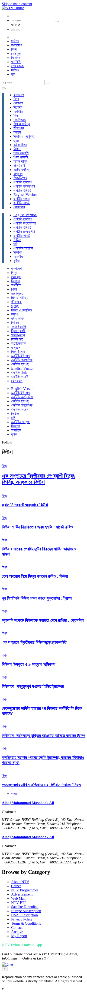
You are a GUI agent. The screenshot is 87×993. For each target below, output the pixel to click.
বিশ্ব (13, 49)
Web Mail (18, 898)
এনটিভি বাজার (21, 199)
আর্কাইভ (18, 256)
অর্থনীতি (16, 62)
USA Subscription (24, 915)
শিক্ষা (16, 116)
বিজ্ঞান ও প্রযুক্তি (23, 136)
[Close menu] (4, 88)
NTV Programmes (24, 890)
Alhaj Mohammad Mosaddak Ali (28, 803)
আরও (14, 794)
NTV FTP (18, 903)
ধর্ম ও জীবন (20, 145)
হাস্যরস (18, 174)
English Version (25, 195)
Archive (17, 932)
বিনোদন (15, 58)
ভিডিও (15, 70)
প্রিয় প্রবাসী (20, 157)
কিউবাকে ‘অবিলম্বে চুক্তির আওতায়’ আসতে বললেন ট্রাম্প (43, 735)
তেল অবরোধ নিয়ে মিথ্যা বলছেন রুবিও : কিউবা (35, 576)
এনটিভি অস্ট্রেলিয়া (24, 223)
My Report (19, 936)
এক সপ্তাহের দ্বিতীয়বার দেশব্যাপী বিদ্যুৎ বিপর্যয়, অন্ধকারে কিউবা (38, 479)
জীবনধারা (18, 128)
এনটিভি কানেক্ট (21, 203)
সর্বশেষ (15, 41)
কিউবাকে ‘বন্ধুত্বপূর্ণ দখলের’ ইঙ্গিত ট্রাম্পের (33, 686)
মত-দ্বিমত (19, 120)
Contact (17, 927)
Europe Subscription (26, 911)
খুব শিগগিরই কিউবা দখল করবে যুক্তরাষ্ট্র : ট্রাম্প (37, 598)
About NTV (20, 882)
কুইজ (16, 261)
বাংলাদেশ (16, 45)
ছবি (13, 74)
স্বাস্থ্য (17, 132)
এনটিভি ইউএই (22, 190)
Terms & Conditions (26, 923)
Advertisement (21, 894)
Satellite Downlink (25, 907)
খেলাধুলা (16, 53)
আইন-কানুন (20, 161)
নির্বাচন (17, 149)
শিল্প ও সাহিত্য (21, 124)
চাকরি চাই (19, 165)
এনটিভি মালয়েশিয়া (24, 186)
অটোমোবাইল (21, 170)
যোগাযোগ (19, 207)
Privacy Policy (21, 919)
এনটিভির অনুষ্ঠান (23, 248)
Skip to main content (17, 4)
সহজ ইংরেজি (21, 153)
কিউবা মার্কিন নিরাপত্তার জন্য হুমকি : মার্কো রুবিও (37, 527)
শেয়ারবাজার (17, 66)
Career (16, 886)
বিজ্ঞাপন (17, 252)
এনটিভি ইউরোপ (22, 182)
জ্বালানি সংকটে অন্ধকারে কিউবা (25, 504)
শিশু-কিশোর (20, 178)
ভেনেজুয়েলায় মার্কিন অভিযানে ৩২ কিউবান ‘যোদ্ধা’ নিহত (41, 784)
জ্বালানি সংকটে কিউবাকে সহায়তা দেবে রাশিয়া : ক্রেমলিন (43, 620)
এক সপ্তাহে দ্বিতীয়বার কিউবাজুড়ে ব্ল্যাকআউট (34, 642)
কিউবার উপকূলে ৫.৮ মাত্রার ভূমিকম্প (28, 664)
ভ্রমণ (16, 141)
